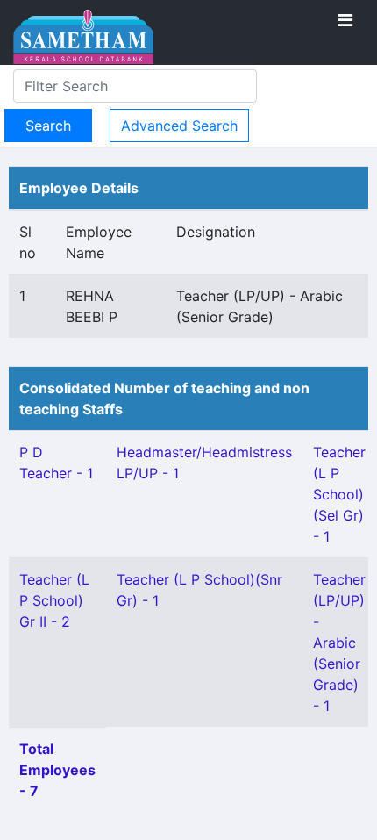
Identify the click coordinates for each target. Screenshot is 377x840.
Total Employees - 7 (57, 770)
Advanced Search (179, 125)
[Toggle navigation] (345, 20)
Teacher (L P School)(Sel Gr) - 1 (339, 494)
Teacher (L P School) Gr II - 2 (54, 600)
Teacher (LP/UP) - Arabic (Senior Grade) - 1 (339, 642)
